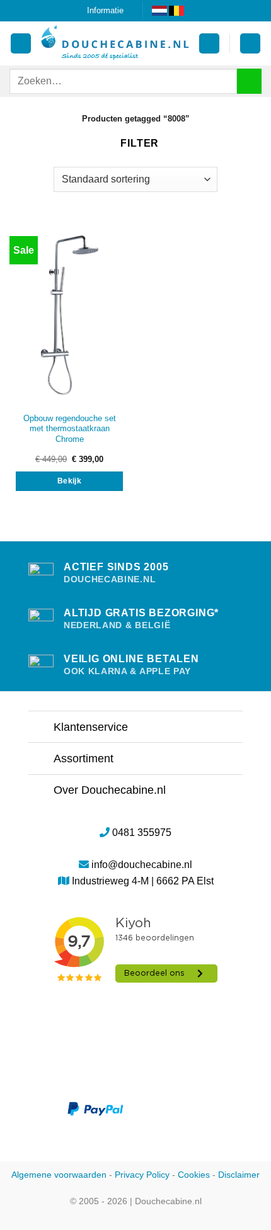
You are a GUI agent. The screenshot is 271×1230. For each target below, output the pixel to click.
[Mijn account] (21, 43)
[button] (209, 43)
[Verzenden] (249, 81)
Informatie (105, 10)
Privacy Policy (142, 1175)
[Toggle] (40, 728)
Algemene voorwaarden (59, 1175)
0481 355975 (141, 832)
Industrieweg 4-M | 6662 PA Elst (143, 881)
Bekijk (69, 481)
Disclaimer (239, 1175)
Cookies (194, 1175)
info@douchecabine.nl (141, 864)
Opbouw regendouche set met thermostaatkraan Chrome (69, 429)
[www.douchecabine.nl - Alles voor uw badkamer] (115, 44)
